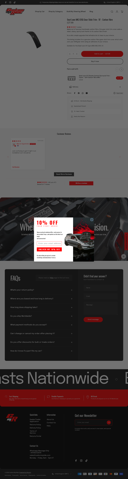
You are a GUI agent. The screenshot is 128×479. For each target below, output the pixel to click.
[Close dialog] (92, 219)
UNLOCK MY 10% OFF (49, 249)
